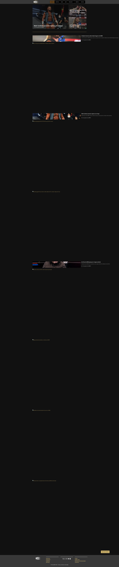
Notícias (57, 1)
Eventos (77, 1)
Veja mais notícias (105, 551)
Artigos (82, 1)
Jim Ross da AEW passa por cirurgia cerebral (91, 262)
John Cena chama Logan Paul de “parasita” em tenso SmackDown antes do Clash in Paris (78, 12)
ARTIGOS (48, 562)
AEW (66, 1)
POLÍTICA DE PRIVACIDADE (80, 561)
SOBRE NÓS (77, 559)
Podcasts (70, 1)
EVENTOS (48, 561)
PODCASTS (48, 559)
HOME (76, 558)
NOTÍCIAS (48, 558)
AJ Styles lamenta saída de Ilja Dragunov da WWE (77, 25)
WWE (62, 1)
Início (52, 1)
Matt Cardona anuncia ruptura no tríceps (48, 26)
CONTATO (77, 562)
